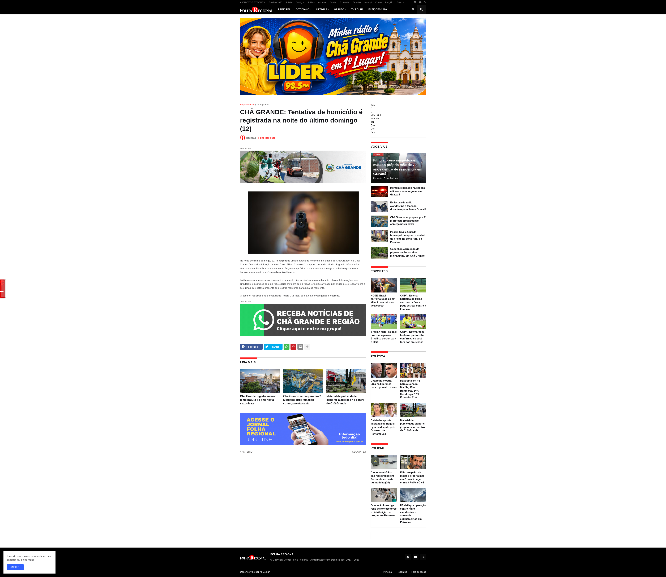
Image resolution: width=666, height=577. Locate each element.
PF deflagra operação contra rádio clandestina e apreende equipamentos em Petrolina (413, 514)
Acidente (322, 2)
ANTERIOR (248, 451)
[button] (413, 9)
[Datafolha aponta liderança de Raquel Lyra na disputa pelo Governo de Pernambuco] (384, 410)
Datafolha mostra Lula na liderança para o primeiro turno (383, 384)
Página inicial (247, 104)
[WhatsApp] (286, 347)
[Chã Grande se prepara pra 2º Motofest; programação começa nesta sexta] (303, 381)
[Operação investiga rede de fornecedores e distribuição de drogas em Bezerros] (384, 495)
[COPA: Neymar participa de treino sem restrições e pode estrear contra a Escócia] (413, 285)
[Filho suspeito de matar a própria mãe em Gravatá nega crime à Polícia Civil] (413, 462)
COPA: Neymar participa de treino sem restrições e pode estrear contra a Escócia (413, 302)
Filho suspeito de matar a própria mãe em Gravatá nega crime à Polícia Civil (412, 477)
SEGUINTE (358, 451)
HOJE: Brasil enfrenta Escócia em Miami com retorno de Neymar (383, 300)
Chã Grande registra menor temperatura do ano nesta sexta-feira (258, 400)
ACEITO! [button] (15, 567)
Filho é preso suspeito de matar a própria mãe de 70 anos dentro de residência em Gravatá (397, 167)
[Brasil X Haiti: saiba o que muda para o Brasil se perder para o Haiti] (384, 321)
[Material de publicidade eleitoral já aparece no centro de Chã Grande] (346, 381)
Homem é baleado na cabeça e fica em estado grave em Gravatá (407, 191)
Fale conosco (418, 571)
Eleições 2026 (275, 2)
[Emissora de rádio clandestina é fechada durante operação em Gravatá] (379, 206)
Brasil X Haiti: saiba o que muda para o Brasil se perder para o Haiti (384, 336)
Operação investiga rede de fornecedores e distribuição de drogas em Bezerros (383, 510)
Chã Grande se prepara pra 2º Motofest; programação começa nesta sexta (302, 400)
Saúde (333, 2)
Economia (344, 2)
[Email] (300, 347)
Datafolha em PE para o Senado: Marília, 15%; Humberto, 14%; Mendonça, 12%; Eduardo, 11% (410, 389)
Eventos (400, 2)
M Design (265, 571)
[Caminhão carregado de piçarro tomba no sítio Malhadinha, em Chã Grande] (379, 253)
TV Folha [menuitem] (357, 9)
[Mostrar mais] (307, 347)
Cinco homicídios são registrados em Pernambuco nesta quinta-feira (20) (382, 477)
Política (311, 2)
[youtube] (420, 2)
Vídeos (378, 2)
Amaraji (368, 2)
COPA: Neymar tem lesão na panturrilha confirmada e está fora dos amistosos (412, 336)
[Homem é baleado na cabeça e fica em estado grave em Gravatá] (379, 191)
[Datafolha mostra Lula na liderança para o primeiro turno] (384, 370)
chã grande (263, 104)
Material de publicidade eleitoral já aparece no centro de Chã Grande (345, 400)
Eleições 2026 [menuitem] (377, 9)
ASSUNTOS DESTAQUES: (252, 2)
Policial (289, 2)
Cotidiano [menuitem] (302, 9)
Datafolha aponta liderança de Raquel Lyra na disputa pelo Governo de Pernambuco (383, 427)
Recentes (402, 571)
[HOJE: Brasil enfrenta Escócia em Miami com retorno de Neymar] (384, 285)
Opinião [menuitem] (339, 9)
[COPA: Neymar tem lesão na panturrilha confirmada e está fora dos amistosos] (413, 321)
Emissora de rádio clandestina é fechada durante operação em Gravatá (408, 206)
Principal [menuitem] (284, 9)
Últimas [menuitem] (321, 9)
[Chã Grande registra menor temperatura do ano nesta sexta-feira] (260, 381)
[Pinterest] (293, 347)
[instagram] (425, 2)
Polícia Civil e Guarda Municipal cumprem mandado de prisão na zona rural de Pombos (408, 237)
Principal (387, 571)
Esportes (357, 2)
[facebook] (415, 2)
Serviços (300, 2)
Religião (389, 2)
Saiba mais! (27, 559)
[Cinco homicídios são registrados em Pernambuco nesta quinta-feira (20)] (384, 462)
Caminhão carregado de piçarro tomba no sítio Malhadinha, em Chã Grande (407, 252)
